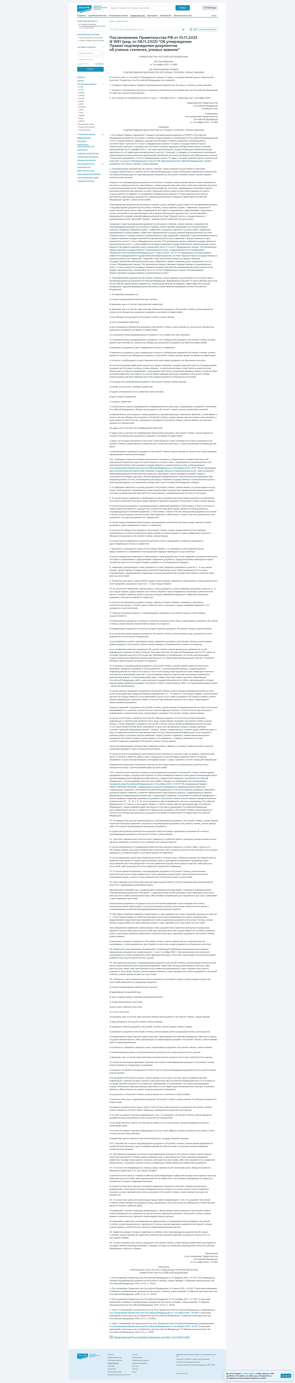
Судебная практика (97, 15)
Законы (80, 81)
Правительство (137, 15)
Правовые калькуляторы (88, 154)
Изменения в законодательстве (85, 146)
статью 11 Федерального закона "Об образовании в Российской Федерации (162, 161)
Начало (112, 21)
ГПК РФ (81, 96)
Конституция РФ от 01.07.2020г (91, 38)
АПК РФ (81, 93)
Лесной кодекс (84, 130)
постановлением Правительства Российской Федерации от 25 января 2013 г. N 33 (152, 468)
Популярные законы (118, 15)
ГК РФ (81, 87)
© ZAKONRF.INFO (182, 1373)
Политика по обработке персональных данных (192, 1359)
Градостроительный (87, 127)
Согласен (286, 1376)
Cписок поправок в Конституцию (91, 41)
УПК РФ (81, 121)
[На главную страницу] (92, 9)
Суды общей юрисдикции (88, 174)
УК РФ (81, 118)
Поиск (182, 8)
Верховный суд (83, 167)
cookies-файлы (248, 1373)
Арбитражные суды (85, 171)
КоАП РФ (82, 107)
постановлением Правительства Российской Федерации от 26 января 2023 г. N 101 (153, 1326)
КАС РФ (81, 98)
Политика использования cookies (188, 1362)
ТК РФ (81, 113)
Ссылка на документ (207, 29)
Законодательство (183, 15)
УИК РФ (81, 116)
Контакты (135, 1366)
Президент (152, 15)
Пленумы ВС (166, 15)
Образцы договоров (86, 161)
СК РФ (81, 110)
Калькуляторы (137, 1357)
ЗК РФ (81, 104)
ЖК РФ (81, 101)
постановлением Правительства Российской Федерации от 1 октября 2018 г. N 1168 (153, 1312)
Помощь (211, 8)
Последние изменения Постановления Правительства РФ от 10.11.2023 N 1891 (92, 26)
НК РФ (81, 90)
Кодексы (81, 15)
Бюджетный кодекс (86, 124)
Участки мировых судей (88, 178)
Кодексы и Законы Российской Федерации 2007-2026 (195, 1365)
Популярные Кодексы (86, 84)
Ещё (214, 15)
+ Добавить (99, 64)
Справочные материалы (87, 157)
